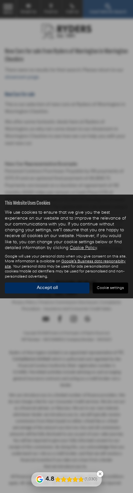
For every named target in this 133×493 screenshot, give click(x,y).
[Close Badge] (100, 474)
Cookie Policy (83, 248)
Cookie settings (110, 288)
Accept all (47, 287)
